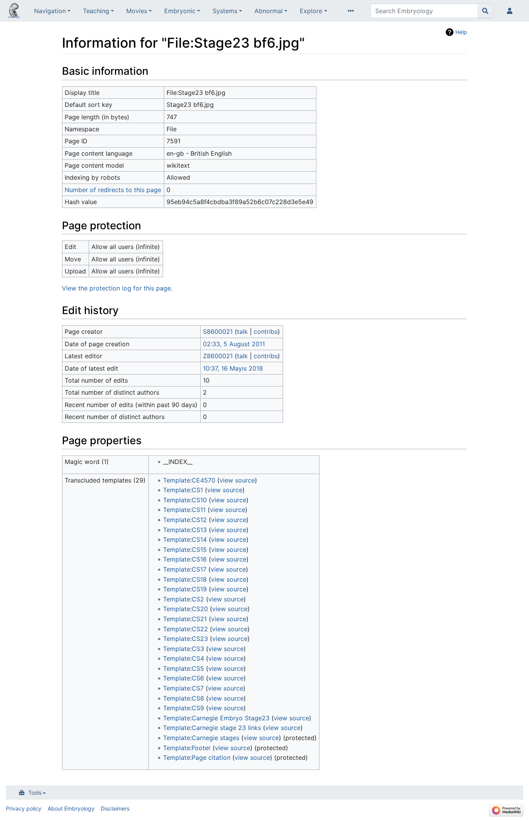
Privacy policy (23, 808)
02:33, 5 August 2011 (234, 344)
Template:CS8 (183, 698)
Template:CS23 (185, 638)
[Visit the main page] (14, 11)
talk (242, 331)
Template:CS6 (183, 678)
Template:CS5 (183, 668)
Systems (225, 11)
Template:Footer (187, 748)
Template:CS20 (185, 609)
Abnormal (268, 11)
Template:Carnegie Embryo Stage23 (216, 718)
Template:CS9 (183, 708)
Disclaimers (115, 808)
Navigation (50, 11)
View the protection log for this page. (117, 288)
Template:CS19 (185, 589)
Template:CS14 (185, 539)
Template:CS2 (183, 599)
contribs (266, 331)
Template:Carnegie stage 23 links (212, 728)
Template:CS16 (185, 559)
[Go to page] (485, 10)
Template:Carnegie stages (201, 738)
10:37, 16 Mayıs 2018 (233, 368)
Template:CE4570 (189, 480)
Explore (311, 11)
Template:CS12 (185, 520)
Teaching (96, 11)
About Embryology (71, 808)
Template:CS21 (185, 619)
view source (237, 480)
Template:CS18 (185, 579)
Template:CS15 (185, 549)
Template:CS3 (183, 649)
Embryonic (180, 11)
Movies (136, 11)
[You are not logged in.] (511, 11)
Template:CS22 (185, 629)
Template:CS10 (185, 500)
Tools (34, 792)
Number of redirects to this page (113, 190)
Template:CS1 (183, 490)
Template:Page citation (196, 757)
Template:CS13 (185, 530)
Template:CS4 (183, 658)
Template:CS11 (184, 510)
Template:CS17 (184, 569)
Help (461, 32)
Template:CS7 (183, 688)
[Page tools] (352, 11)
